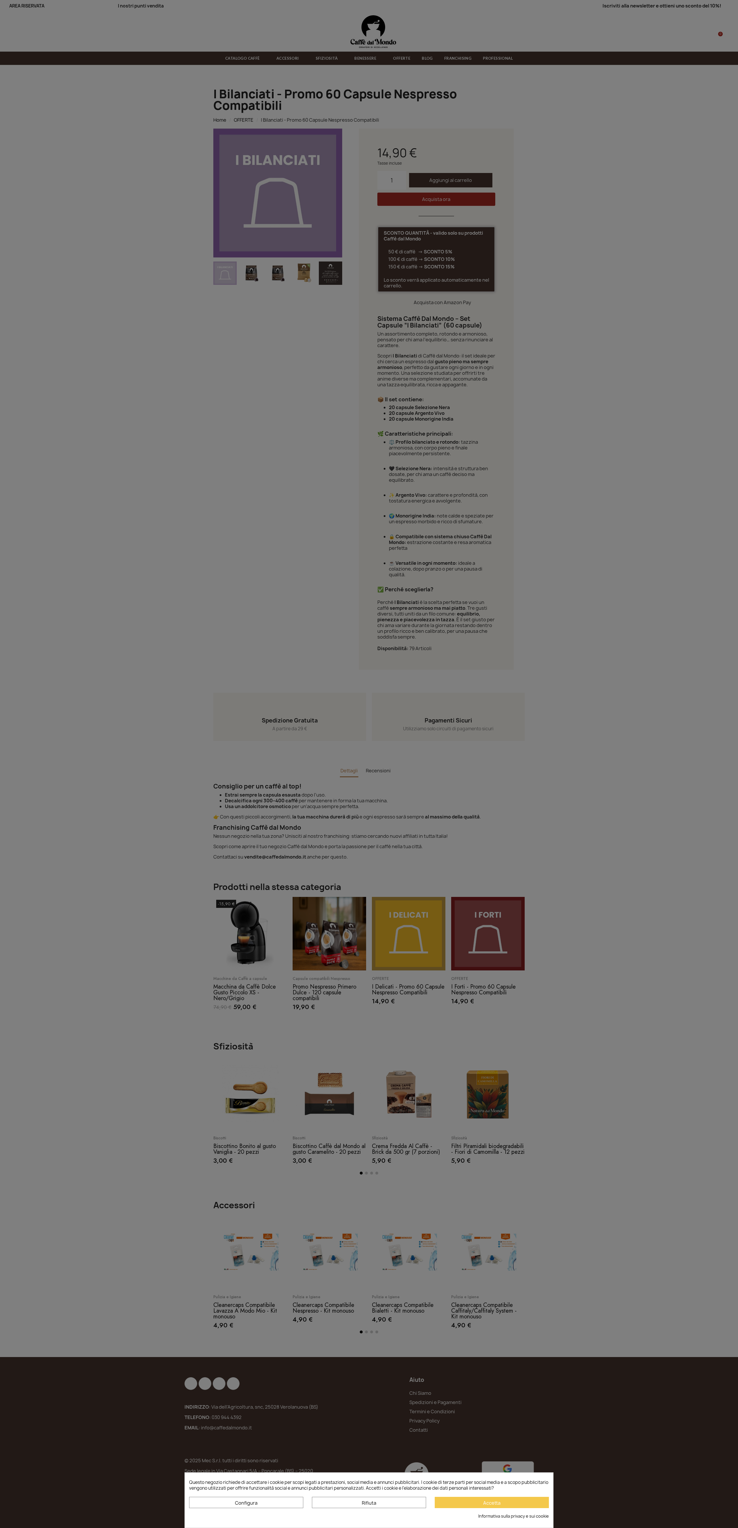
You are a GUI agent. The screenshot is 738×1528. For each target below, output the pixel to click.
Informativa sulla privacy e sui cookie (513, 1516)
